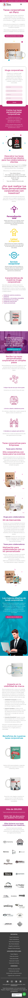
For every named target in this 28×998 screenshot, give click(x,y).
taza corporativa (17, 463)
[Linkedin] (20, 981)
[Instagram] (12, 981)
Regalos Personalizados (12, 989)
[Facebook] (7, 981)
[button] (21, 4)
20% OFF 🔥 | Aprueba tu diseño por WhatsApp (14, 1)
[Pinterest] (16, 981)
